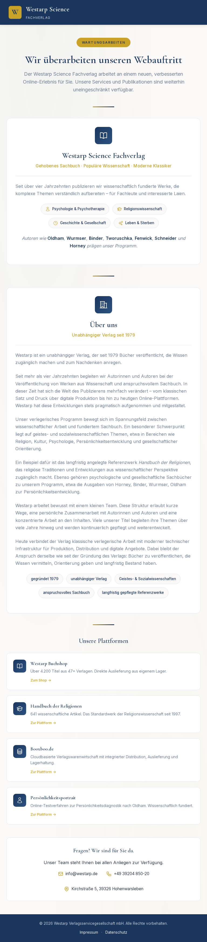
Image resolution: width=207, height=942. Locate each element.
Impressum (89, 932)
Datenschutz (116, 932)
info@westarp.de (81, 873)
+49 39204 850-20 (131, 873)
